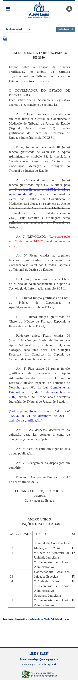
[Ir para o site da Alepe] (39, 674)
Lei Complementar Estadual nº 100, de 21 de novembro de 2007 (39, 392)
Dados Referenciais (65, 29)
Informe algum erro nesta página (38, 664)
